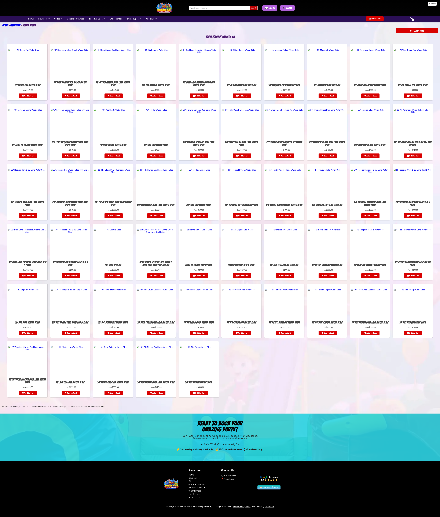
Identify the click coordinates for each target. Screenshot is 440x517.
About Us (150, 19)
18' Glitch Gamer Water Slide (241, 85)
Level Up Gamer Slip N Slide (198, 265)
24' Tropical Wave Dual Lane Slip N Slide (412, 204)
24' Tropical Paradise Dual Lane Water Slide (370, 204)
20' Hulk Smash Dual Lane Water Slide (241, 144)
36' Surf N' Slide (113, 265)
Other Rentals (116, 19)
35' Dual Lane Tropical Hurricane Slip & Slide (27, 264)
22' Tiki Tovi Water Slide (198, 205)
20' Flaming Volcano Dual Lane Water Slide (198, 144)
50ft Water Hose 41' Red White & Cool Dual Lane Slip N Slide (155, 264)
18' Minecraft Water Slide (327, 85)
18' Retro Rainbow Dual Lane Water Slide (413, 264)
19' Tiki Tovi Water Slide (156, 145)
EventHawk (269, 506)
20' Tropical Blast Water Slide (369, 145)
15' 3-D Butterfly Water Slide (113, 322)
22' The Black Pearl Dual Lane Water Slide (113, 204)
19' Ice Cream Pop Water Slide (413, 85)
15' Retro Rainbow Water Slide (284, 322)
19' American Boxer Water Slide (370, 85)
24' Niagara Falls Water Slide (327, 205)
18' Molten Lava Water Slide (70, 382)
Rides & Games (96, 19)
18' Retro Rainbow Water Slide (113, 382)
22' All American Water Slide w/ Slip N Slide (413, 144)
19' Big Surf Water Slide (27, 322)
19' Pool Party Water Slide (112, 145)
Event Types (133, 19)
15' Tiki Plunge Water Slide (412, 322)
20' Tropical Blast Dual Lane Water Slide (327, 144)
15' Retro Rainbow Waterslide (327, 265)
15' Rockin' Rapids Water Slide (327, 322)
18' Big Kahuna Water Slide (155, 85)
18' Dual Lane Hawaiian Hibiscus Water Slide (199, 84)
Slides (57, 19)
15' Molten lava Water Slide (284, 265)
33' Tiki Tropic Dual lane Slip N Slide (70, 322)
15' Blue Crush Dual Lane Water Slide (155, 322)
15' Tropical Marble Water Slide (370, 265)
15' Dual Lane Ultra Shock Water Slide (70, 84)
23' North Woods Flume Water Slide (284, 205)
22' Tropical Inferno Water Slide (241, 205)
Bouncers (42, 19)
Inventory (15, 25)
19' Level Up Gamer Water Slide (27, 145)
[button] (375, 18)
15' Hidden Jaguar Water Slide (199, 322)
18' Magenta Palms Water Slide (284, 85)
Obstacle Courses (75, 19)
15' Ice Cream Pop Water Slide (241, 322)
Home (31, 19)
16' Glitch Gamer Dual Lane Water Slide (113, 84)
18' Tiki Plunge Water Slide (198, 382)
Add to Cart (29, 96)
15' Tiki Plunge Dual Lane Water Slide (369, 322)
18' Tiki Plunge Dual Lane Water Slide (155, 382)
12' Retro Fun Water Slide (27, 85)
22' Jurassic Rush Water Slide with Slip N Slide (70, 204)
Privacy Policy (238, 506)
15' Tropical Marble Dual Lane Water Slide (27, 381)
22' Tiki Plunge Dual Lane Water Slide (156, 205)
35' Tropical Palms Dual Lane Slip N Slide (70, 264)
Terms (247, 506)
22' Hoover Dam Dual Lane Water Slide (27, 204)
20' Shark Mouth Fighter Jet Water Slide (284, 144)
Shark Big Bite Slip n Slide (241, 265)
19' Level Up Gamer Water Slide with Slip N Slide (70, 144)
